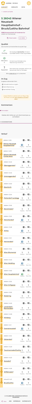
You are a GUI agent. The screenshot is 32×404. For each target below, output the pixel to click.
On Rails (15, 3)
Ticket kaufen (13, 38)
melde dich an (13, 73)
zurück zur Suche (8, 11)
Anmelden (4, 110)
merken (23, 38)
